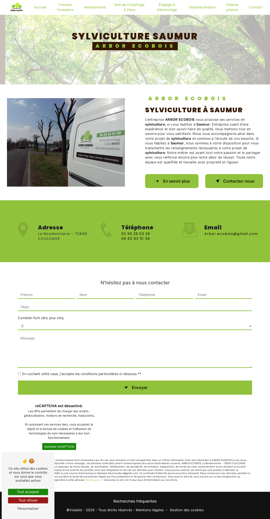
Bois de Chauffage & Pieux (129, 7)
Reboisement (95, 7)
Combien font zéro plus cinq (40, 318)
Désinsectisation (202, 7)
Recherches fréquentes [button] (135, 501)
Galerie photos (232, 7)
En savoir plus (176, 181)
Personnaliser (28, 508)
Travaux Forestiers (65, 7)
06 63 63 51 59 (135, 238)
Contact (256, 7)
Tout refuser (28, 500)
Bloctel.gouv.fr (93, 479)
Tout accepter (28, 492)
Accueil (40, 7)
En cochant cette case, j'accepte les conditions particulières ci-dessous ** (81, 374)
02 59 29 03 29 (135, 233)
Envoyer (140, 387)
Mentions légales (150, 510)
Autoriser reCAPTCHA (59, 446)
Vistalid (76, 510)
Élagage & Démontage (167, 7)
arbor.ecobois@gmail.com (231, 233)
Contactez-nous (238, 181)
